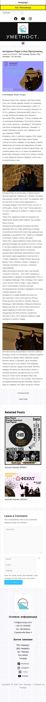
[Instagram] (30, 18)
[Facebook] (15, 18)
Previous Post (23, 393)
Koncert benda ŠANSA (15, 467)
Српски (6, 13)
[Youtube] (23, 18)
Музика (33, 54)
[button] (23, 43)
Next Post (23, 399)
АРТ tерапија (24, 54)
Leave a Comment (9, 54)
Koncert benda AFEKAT (16, 499)
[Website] (20, 571)
